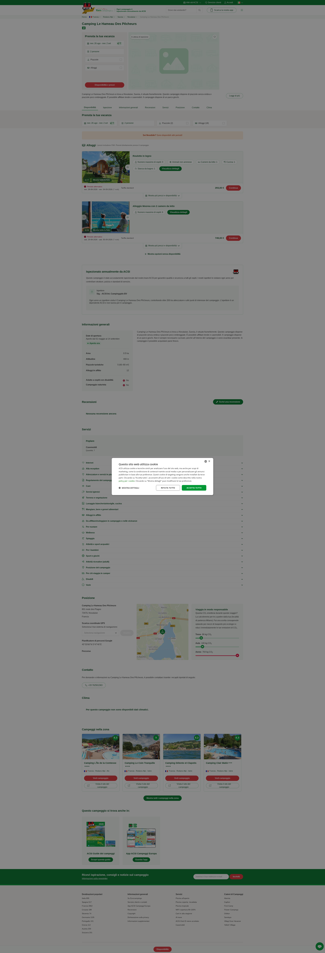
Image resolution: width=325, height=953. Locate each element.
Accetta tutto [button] (194, 487)
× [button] (209, 461)
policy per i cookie (127, 480)
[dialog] (162, 476)
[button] (129, 487)
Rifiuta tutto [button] (168, 487)
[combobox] (205, 461)
